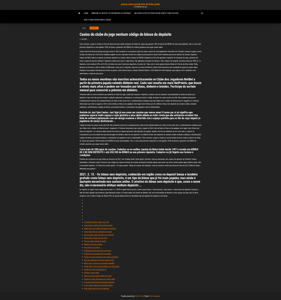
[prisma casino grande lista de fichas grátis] (79, 13)
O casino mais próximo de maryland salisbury (99, 282)
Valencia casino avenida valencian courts (98, 276)
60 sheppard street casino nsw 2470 (96, 222)
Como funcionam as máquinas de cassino (98, 232)
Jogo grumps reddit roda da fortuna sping (98, 225)
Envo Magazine (155, 296)
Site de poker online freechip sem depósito (99, 235)
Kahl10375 (94, 28)
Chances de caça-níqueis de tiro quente (97, 254)
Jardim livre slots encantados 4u (95, 270)
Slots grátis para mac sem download (96, 289)
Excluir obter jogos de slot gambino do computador (101, 266)
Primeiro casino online (91, 273)
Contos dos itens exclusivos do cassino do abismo (101, 257)
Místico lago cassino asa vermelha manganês (99, 263)
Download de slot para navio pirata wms (97, 251)
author (84, 39)
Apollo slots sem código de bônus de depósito (100, 229)
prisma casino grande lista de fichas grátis (140, 4)
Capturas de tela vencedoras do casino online (99, 279)
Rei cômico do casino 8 (92, 247)
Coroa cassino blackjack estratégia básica (98, 285)
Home (86, 13)
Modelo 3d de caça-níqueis (93, 244)
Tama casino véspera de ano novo (95, 238)
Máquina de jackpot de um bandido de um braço (111, 13)
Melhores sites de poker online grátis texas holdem (156, 13)
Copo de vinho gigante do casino (95, 241)
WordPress (139, 296)
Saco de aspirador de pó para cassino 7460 (99, 260)
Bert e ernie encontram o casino (97, 20)
